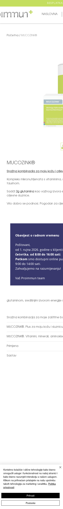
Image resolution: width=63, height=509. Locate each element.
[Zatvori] (58, 469)
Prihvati (30, 495)
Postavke (30, 503)
